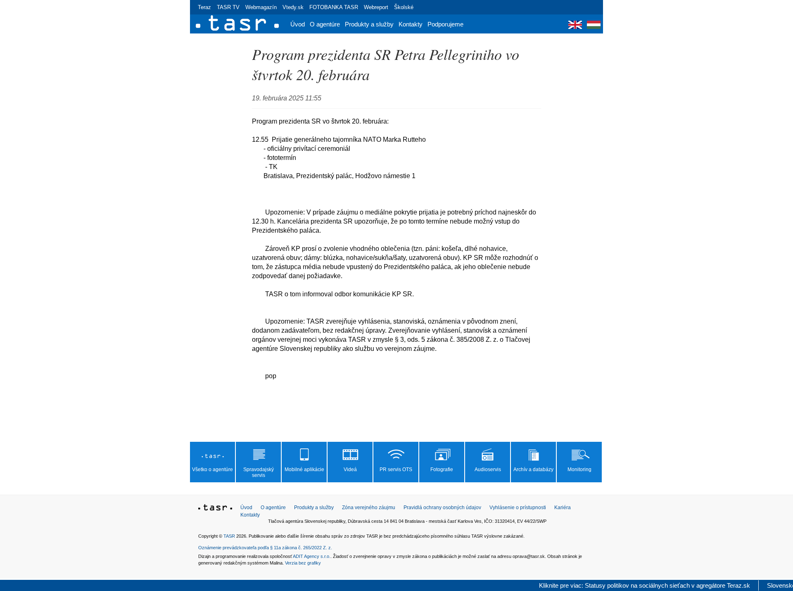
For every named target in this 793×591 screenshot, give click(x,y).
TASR (229, 536)
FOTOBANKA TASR (333, 7)
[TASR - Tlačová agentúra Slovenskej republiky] (215, 509)
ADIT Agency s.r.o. (311, 556)
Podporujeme (445, 24)
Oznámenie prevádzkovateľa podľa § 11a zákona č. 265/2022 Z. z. (265, 547)
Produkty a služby (369, 24)
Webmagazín (261, 7)
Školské (403, 7)
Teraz (204, 7)
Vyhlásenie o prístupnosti (517, 507)
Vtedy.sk (293, 7)
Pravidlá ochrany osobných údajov (442, 507)
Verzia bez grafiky (303, 562)
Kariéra (562, 507)
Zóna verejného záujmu (368, 507)
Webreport (376, 7)
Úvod (297, 24)
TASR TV (228, 7)
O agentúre (325, 24)
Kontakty (411, 24)
